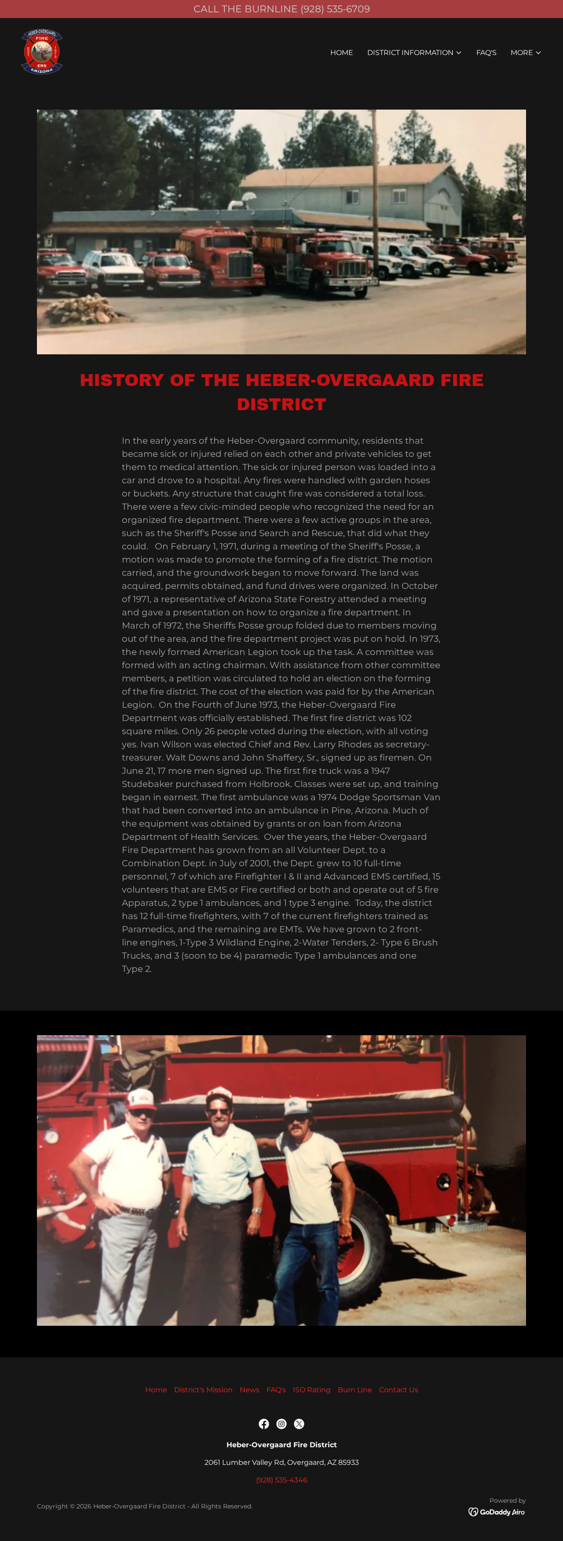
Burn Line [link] (355, 1390)
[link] (42, 51)
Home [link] (341, 52)
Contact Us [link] (398, 1390)
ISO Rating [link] (312, 1390)
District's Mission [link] (203, 1390)
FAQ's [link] (486, 52)
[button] (414, 53)
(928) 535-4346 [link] (281, 1480)
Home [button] (156, 1390)
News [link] (250, 1390)
